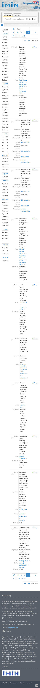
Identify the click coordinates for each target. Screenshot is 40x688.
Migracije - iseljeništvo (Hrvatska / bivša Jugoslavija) (23, 369)
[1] (14, 32)
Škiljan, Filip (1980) (23, 85)
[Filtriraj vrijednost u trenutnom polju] (25, 82)
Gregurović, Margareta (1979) (23, 258)
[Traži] (14, 28)
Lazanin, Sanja (22, 406)
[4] (19, 35)
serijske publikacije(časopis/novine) (29, 210)
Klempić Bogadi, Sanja (21, 251)
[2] (18, 32)
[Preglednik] (34, 46)
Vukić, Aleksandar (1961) (22, 91)
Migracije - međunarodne (23, 564)
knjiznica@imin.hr (12, 628)
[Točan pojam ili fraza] (27, 18)
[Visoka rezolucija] (34, 119)
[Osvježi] (29, 40)
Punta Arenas (25, 157)
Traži (34, 18)
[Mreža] (25, 40)
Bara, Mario (23, 302)
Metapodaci (7, 15)
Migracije (23, 378)
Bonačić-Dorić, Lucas (27, 142)
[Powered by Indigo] (36, 685)
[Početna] (2, 25)
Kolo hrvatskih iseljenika (28, 151)
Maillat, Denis (23, 509)
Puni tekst (17, 15)
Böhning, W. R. (23, 561)
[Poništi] (29, 18)
